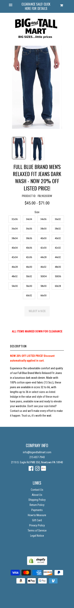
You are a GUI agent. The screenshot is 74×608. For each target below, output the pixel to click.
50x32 (29, 276)
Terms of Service (37, 530)
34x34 (29, 219)
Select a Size (37, 311)
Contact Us (37, 489)
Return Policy (37, 504)
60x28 (58, 285)
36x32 (58, 219)
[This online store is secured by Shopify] (37, 564)
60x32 (29, 295)
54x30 (15, 285)
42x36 (29, 257)
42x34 (15, 257)
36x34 (15, 228)
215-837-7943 (37, 457)
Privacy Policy (37, 525)
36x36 (29, 228)
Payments (37, 510)
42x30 (43, 247)
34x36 (43, 219)
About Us (37, 494)
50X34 (43, 276)
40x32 (58, 238)
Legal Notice (37, 535)
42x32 (58, 247)
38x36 (29, 238)
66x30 (43, 295)
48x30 (58, 266)
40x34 (15, 247)
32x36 (15, 219)
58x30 (43, 285)
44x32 (58, 257)
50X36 (58, 276)
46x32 (43, 266)
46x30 (29, 266)
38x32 (58, 228)
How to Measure (37, 515)
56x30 (29, 285)
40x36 (29, 247)
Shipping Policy (37, 499)
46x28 (15, 266)
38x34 (15, 238)
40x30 (43, 238)
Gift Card (37, 520)
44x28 (43, 257)
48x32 (15, 276)
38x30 (43, 228)
